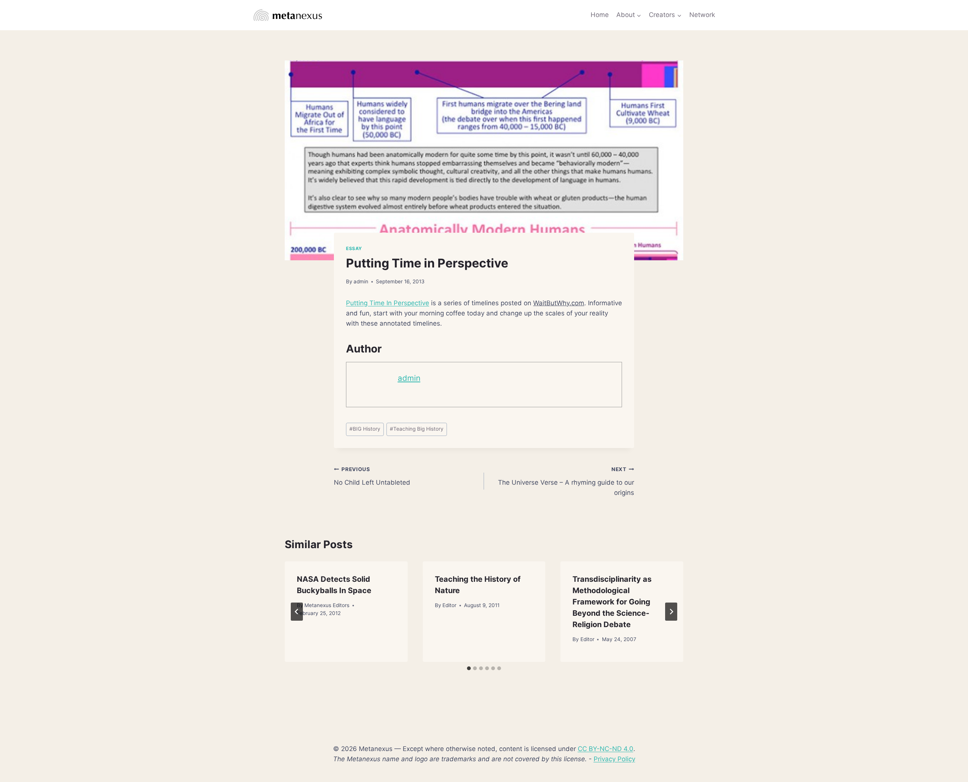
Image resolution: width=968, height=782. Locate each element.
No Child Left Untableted (372, 476)
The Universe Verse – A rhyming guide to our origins (566, 481)
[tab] (469, 668)
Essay (354, 248)
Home (600, 15)
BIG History (364, 429)
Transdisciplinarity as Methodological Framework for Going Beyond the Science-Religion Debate (612, 602)
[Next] (671, 612)
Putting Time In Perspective (387, 303)
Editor (449, 605)
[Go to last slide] (297, 612)
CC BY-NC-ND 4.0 (605, 749)
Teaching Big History (417, 429)
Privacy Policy (614, 759)
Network (702, 15)
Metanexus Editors (326, 605)
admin (361, 281)
